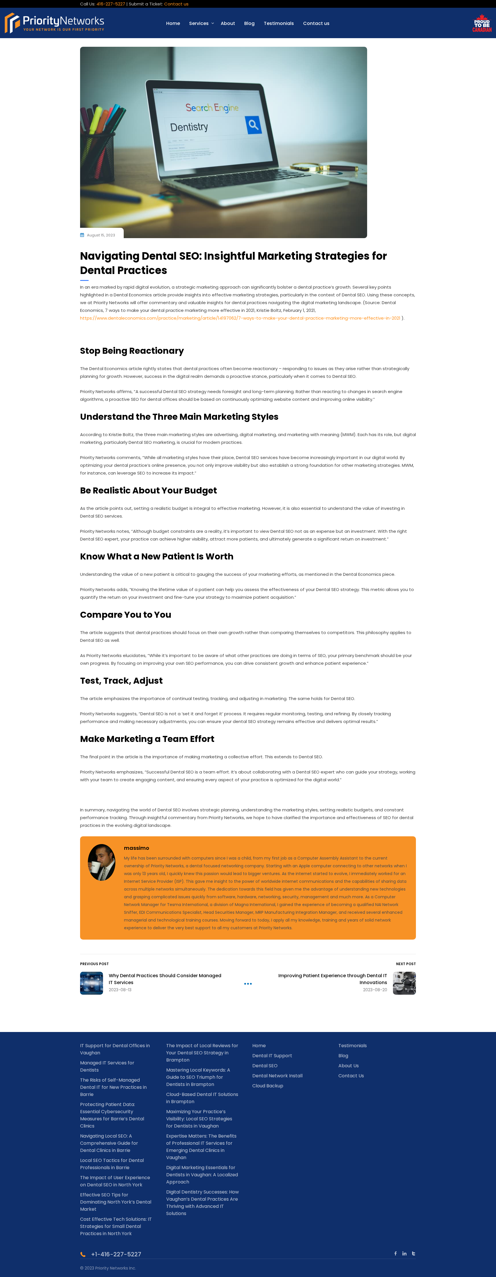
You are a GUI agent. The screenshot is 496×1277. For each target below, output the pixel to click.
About (228, 23)
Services (199, 23)
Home (173, 23)
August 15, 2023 (101, 235)
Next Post (406, 963)
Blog (249, 23)
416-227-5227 (110, 4)
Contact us (176, 4)
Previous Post (94, 963)
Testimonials (279, 23)
